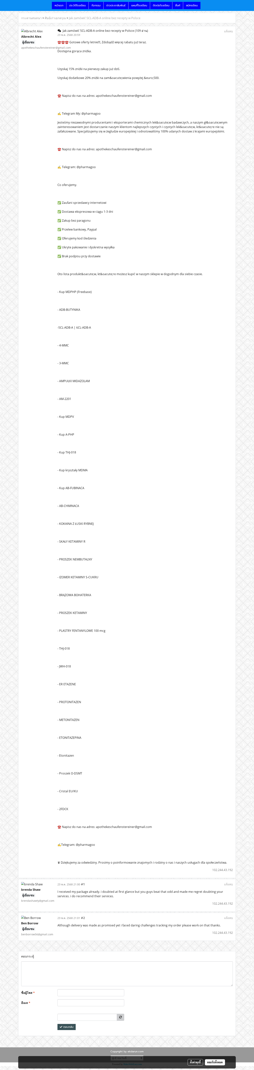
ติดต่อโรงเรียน (161, 5)
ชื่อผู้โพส (28, 993)
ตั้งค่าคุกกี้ (195, 1062)
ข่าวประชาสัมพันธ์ (116, 5)
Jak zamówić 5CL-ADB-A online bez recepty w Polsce (104, 18)
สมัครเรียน (192, 5)
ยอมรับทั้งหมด (215, 1062)
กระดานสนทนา (31, 18)
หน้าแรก (59, 5)
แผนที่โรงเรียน (139, 5)
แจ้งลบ (228, 31)
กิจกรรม (96, 5)
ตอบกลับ (67, 1027)
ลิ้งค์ (177, 5)
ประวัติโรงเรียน (77, 5)
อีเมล (25, 1003)
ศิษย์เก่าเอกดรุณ (55, 18)
